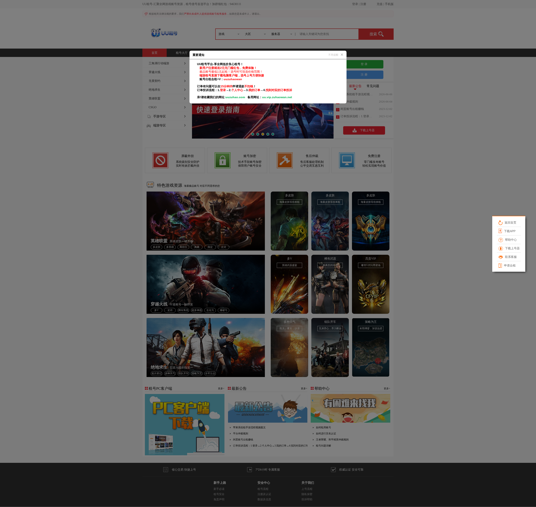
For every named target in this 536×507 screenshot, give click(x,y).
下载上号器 (512, 248)
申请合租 (509, 265)
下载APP (509, 231)
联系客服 (511, 257)
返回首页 (510, 222)
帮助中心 (511, 239)
